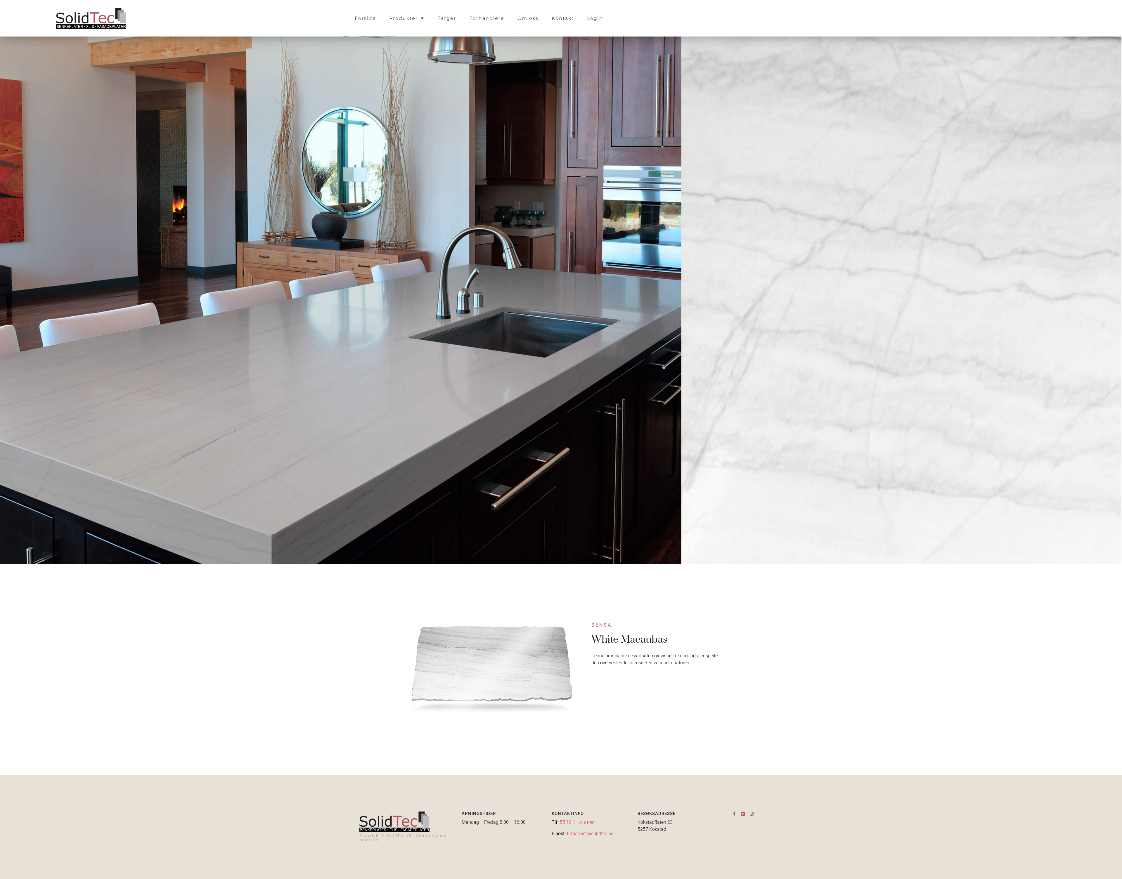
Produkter (403, 18)
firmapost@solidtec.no (590, 833)
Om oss (528, 18)
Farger (446, 18)
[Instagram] (751, 814)
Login (595, 18)
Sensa (601, 625)
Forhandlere (486, 18)
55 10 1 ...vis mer (577, 822)
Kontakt (563, 18)
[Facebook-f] (734, 814)
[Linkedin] (743, 814)
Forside (365, 18)
